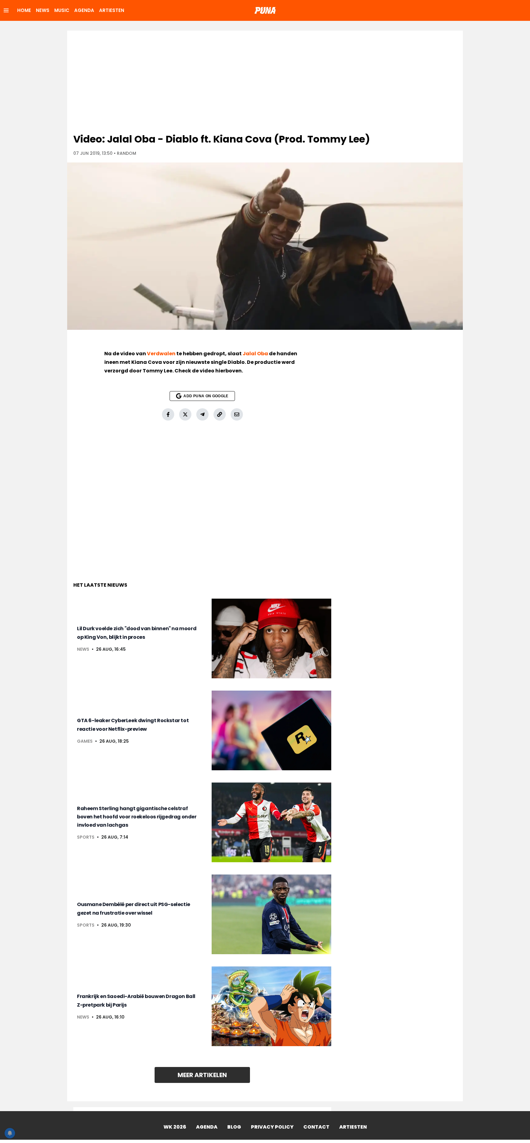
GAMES (85, 741)
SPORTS (85, 837)
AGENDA (84, 10)
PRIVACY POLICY (272, 1126)
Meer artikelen (202, 1075)
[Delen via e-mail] (237, 414)
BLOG (234, 1126)
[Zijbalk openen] (6, 10)
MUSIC (61, 10)
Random (126, 153)
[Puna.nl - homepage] (265, 10)
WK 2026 (174, 1126)
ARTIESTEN (111, 10)
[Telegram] (202, 414)
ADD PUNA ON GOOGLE (205, 396)
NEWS (42, 10)
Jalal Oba (255, 353)
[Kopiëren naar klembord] (219, 414)
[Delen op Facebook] (168, 414)
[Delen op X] (185, 414)
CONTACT (316, 1126)
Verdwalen (161, 353)
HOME (24, 10)
